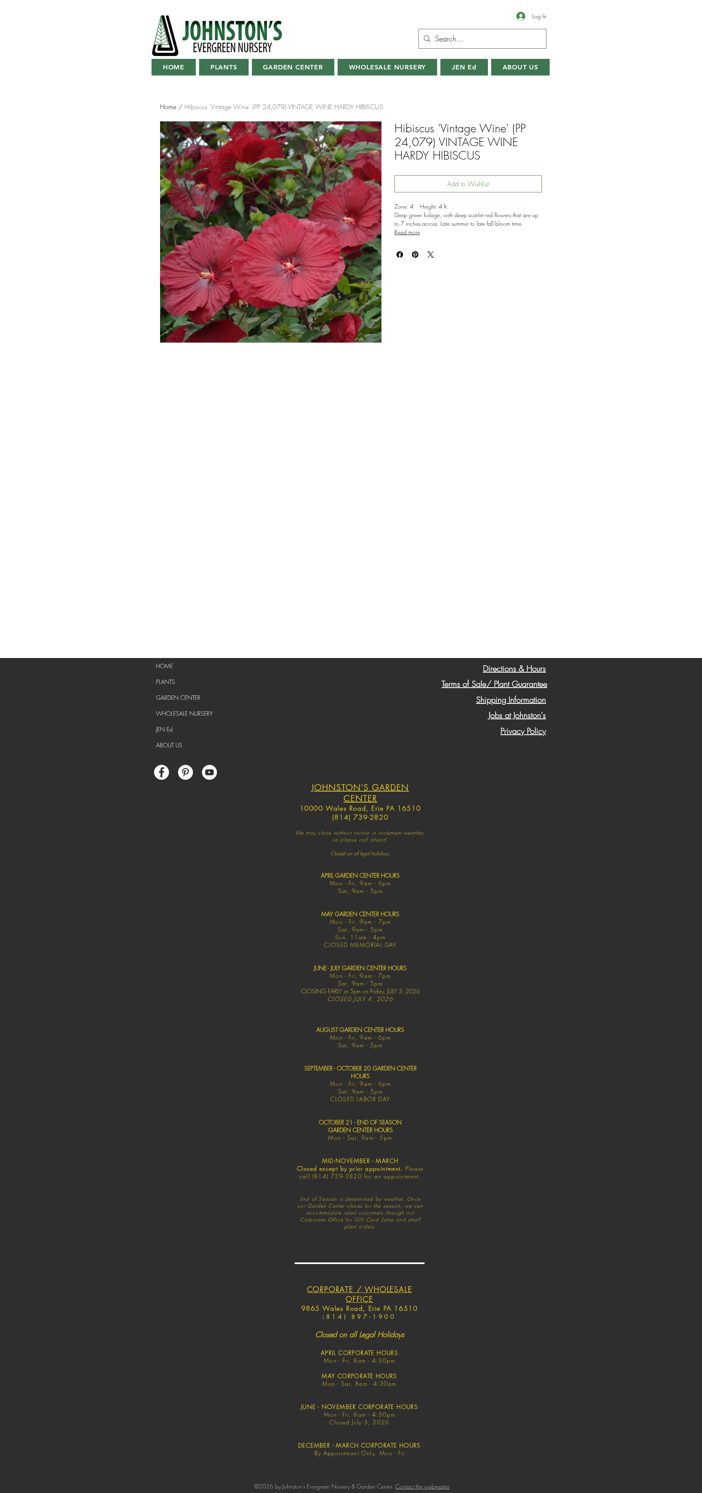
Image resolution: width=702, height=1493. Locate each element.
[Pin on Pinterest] (415, 254)
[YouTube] (209, 772)
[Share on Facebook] (400, 254)
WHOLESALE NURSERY (184, 713)
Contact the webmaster (422, 1486)
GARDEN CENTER (178, 697)
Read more (407, 232)
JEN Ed (164, 729)
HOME (164, 666)
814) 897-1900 (361, 1316)
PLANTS (165, 682)
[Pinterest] (185, 772)
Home (168, 106)
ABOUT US (169, 745)
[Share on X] (431, 254)
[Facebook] (161, 772)
